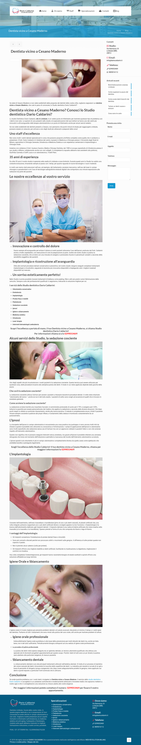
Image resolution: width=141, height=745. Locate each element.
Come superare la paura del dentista (118, 93)
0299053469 (71, 333)
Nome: (110, 127)
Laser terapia (57, 726)
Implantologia (58, 709)
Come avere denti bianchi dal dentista (118, 100)
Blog (126, 31)
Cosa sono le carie (114, 113)
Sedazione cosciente (60, 715)
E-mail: (110, 137)
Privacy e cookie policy (18, 742)
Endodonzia (57, 707)
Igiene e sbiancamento (61, 720)
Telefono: (111, 156)
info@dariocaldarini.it (114, 60)
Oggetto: (111, 146)
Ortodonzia (57, 724)
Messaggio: (112, 166)
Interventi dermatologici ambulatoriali (66, 728)
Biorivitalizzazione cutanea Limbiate (118, 86)
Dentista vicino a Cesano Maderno (119, 33)
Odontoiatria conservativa (62, 705)
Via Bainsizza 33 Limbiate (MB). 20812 (113, 51)
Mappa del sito (33, 742)
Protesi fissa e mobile (60, 711)
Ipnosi (55, 718)
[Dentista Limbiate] (23, 11)
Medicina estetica (59, 722)
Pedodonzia (57, 713)
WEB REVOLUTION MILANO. (95, 740)
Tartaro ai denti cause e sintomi (116, 107)
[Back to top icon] (129, 740)
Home (119, 31)
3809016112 (113, 72)
